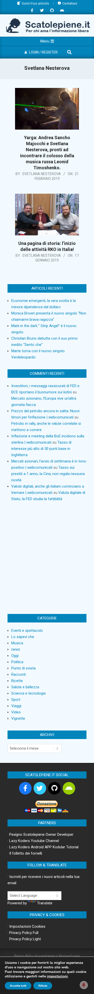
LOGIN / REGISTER (43, 52)
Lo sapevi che (22, 637)
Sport (15, 699)
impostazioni (57, 976)
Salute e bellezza (25, 687)
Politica (17, 662)
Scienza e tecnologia (28, 693)
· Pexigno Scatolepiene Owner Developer (40, 834)
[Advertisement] (47, 558)
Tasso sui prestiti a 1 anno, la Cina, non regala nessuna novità (48, 473)
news (15, 649)
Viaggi (16, 706)
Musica (17, 643)
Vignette (18, 718)
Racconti (18, 674)
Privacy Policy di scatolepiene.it (36, 955)
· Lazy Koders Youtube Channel (33, 841)
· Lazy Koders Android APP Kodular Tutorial (43, 847)
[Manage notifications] (84, 985)
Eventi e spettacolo (27, 630)
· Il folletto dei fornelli (25, 853)
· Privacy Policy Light (24, 939)
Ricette (17, 680)
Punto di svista (23, 668)
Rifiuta (42, 986)
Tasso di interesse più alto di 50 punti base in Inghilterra (41, 448)
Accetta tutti (18, 986)
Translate (44, 903)
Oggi (15, 655)
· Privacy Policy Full (23, 932)
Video (16, 712)
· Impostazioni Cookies (26, 926)
